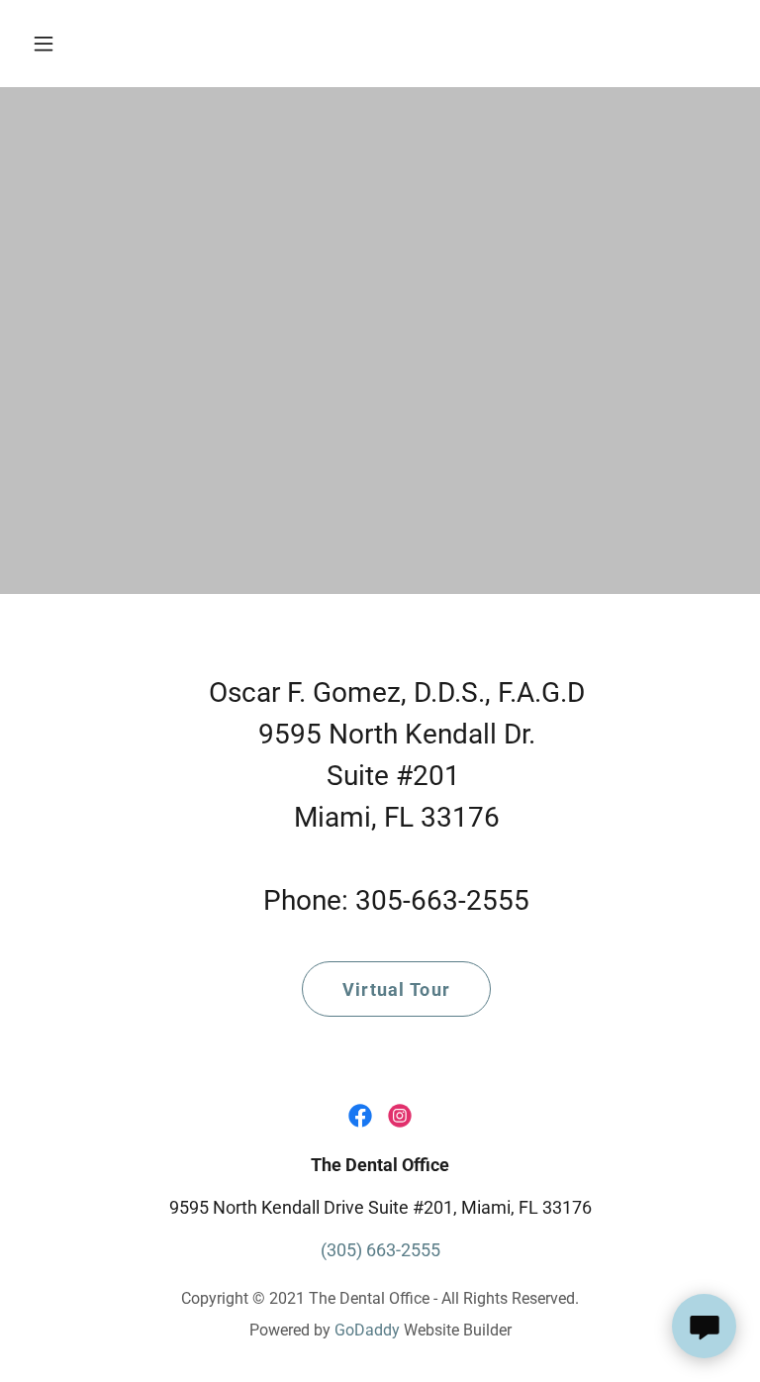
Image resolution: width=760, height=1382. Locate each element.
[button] (57, 43)
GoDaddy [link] (367, 1330)
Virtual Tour (396, 989)
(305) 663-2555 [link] (380, 1249)
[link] (360, 1115)
